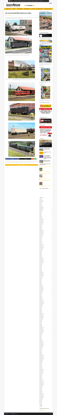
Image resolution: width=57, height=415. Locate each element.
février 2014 (45, 236)
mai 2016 (45, 267)
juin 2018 (45, 296)
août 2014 (45, 243)
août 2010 (45, 199)
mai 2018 (45, 295)
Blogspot (9, 413)
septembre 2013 (45, 230)
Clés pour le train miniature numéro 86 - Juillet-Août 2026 (45, 186)
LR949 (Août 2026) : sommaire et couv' (47, 149)
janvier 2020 (45, 318)
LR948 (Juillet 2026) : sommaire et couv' (47, 161)
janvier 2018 (45, 290)
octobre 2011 (45, 206)
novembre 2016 (45, 274)
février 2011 (45, 202)
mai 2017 (45, 281)
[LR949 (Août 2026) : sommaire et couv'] (41, 149)
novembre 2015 (45, 260)
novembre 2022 (45, 357)
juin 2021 (45, 338)
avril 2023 (45, 363)
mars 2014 (45, 237)
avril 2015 (45, 252)
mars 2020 (45, 320)
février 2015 (45, 250)
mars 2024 (45, 375)
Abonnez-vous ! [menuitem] (8, 8)
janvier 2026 (45, 398)
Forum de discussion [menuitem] (47, 8)
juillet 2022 (45, 353)
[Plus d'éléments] (37, 159)
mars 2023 (45, 362)
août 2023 (45, 368)
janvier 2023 (45, 360)
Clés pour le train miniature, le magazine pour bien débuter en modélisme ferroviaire (45, 181)
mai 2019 (45, 309)
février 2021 (45, 333)
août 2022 (45, 354)
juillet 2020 (45, 325)
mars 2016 (45, 265)
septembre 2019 (45, 313)
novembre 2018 (45, 302)
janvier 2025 (45, 385)
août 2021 (45, 340)
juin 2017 (45, 282)
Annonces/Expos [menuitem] (27, 8)
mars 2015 (45, 251)
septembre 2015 (45, 258)
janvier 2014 (45, 235)
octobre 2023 (45, 370)
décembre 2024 (45, 384)
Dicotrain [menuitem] (33, 8)
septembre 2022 (45, 355)
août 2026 (45, 406)
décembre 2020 (45, 331)
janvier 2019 (45, 304)
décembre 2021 (45, 345)
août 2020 (45, 326)
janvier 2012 (45, 209)
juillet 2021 (45, 339)
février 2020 (45, 319)
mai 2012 (45, 214)
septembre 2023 (45, 369)
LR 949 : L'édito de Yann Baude (47, 152)
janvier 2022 (45, 346)
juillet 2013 (45, 228)
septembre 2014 (45, 244)
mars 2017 (45, 279)
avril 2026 (45, 401)
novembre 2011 (45, 207)
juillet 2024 (45, 378)
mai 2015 (45, 253)
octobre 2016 (45, 273)
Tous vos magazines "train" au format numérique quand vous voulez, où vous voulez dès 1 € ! (47, 157)
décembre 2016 (45, 275)
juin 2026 (45, 404)
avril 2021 (45, 335)
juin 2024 (45, 377)
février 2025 (45, 386)
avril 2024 (45, 376)
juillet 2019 (45, 311)
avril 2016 (45, 266)
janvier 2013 (45, 223)
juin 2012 (45, 215)
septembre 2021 (45, 341)
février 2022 (45, 347)
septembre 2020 (45, 327)
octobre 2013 (45, 231)
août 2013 (45, 229)
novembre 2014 (45, 246)
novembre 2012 (45, 221)
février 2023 (45, 361)
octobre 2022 (45, 356)
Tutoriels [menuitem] (13, 8)
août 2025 (45, 392)
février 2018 (45, 291)
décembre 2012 (45, 222)
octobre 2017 (45, 287)
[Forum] (48, 3)
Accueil (6, 11)
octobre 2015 (45, 259)
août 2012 (45, 217)
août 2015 (45, 257)
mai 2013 (45, 225)
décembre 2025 (45, 397)
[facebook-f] (49, 3)
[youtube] (51, 3)
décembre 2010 (45, 201)
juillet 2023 (45, 367)
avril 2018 (45, 294)
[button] (51, 9)
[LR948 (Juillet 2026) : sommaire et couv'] (41, 161)
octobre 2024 (45, 382)
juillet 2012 (45, 216)
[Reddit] (32, 159)
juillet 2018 (45, 297)
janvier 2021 (45, 332)
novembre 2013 (45, 232)
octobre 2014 (45, 245)
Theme (17, 413)
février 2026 (45, 399)
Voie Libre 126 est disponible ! (43, 178)
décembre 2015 (45, 261)
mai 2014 (45, 239)
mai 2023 (45, 364)
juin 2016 (45, 268)
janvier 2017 (45, 276)
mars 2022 (45, 348)
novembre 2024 (45, 383)
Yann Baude (41, 410)
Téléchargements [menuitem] (20, 8)
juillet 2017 (45, 283)
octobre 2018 (45, 301)
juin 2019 (45, 310)
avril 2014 (45, 238)
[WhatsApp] (34, 159)
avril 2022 (45, 349)
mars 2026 (45, 400)
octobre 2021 (45, 342)
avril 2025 (45, 389)
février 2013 (45, 224)
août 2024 (45, 379)
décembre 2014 (45, 247)
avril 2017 (45, 280)
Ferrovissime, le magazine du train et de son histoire (45, 167)
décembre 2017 (45, 289)
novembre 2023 (45, 371)
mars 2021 (45, 334)
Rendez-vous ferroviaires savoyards (44, 171)
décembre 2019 (45, 317)
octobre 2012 (45, 220)
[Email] (35, 159)
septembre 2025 (45, 393)
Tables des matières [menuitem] (39, 8)
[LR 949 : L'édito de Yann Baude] (41, 153)
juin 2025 (45, 390)
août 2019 (45, 312)
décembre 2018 (45, 303)
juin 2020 (45, 324)
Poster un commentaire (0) (22, 164)
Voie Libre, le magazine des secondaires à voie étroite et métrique (45, 174)
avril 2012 (45, 213)
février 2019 (45, 305)
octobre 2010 (45, 200)
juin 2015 (45, 254)
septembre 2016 (45, 272)
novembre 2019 (45, 316)
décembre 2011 (45, 208)
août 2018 (45, 298)
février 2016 (45, 264)
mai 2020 (45, 323)
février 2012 (45, 210)
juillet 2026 (45, 405)
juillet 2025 (45, 391)
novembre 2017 (45, 288)
